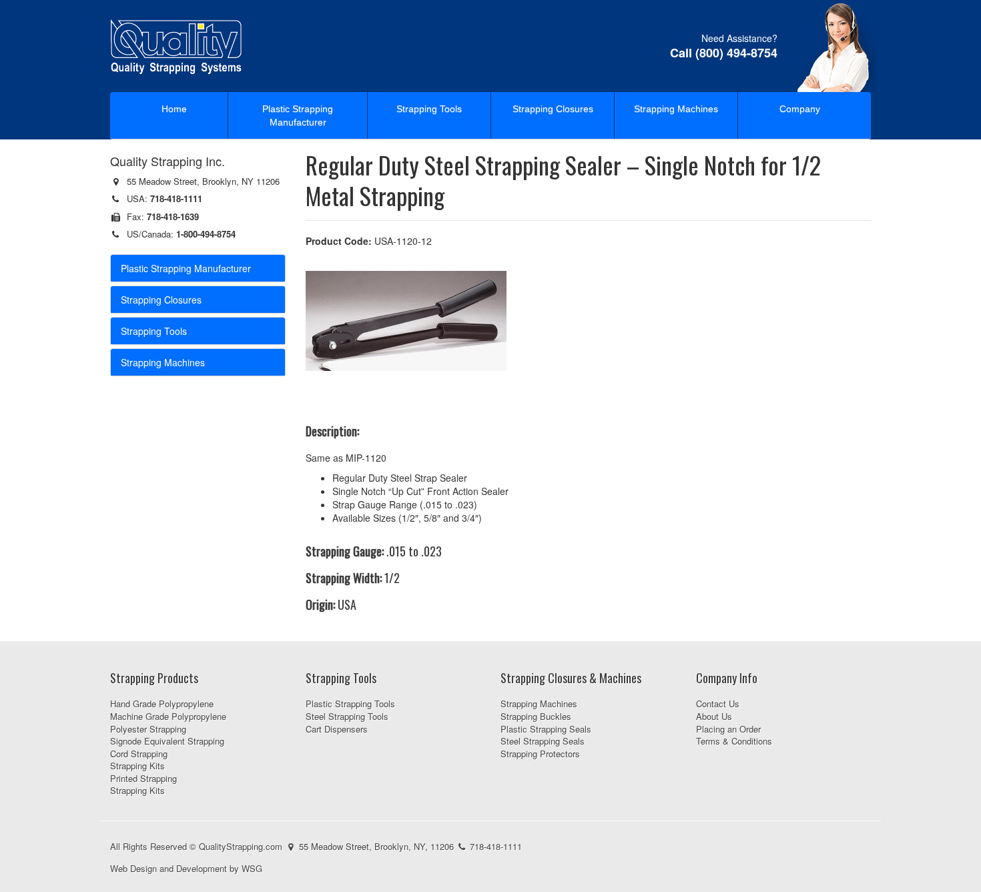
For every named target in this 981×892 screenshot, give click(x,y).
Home (174, 108)
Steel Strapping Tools (347, 716)
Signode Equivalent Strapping (167, 741)
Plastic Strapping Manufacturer (297, 115)
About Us (714, 716)
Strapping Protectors (540, 753)
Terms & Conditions (734, 741)
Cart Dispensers (337, 729)
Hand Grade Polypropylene (162, 703)
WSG (252, 868)
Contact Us (717, 703)
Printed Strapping (143, 778)
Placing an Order (728, 729)
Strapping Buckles (536, 716)
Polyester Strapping (148, 729)
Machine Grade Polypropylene (168, 716)
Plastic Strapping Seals (546, 729)
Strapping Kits (137, 765)
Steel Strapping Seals (543, 741)
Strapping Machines (676, 108)
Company (799, 108)
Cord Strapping (139, 753)
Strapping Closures (553, 108)
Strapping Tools (429, 108)
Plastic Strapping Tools (350, 703)
